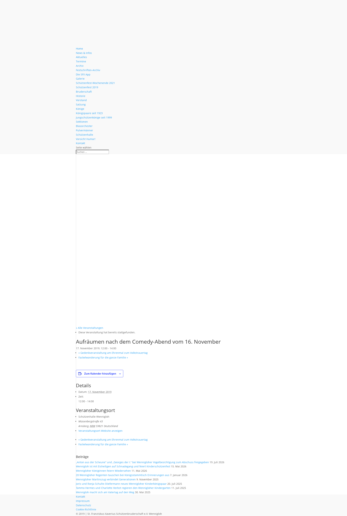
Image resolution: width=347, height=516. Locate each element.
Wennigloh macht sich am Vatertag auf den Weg (105, 492)
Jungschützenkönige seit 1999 (94, 117)
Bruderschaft (84, 91)
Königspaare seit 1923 (89, 113)
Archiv (79, 65)
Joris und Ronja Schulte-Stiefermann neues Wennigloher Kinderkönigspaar (121, 483)
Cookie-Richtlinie (86, 509)
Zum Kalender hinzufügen (100, 373)
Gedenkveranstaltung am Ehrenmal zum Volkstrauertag (113, 352)
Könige (80, 109)
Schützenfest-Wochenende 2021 (95, 83)
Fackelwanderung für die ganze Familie (103, 357)
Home (79, 48)
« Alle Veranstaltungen (89, 328)
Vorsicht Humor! (85, 139)
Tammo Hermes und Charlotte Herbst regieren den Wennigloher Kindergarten (123, 488)
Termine (81, 61)
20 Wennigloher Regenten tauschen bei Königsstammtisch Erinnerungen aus (122, 475)
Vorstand (81, 100)
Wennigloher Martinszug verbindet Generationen (106, 479)
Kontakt (80, 143)
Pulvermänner (84, 130)
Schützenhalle (84, 134)
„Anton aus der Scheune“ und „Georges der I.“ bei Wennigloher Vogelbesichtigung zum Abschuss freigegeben (142, 462)
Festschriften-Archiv (88, 70)
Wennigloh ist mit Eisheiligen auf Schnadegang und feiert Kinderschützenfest (123, 466)
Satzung (81, 104)
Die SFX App (83, 74)
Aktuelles (81, 57)
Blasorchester (84, 126)
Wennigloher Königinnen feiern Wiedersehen (103, 470)
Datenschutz (83, 505)
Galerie (80, 78)
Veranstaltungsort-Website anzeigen (100, 430)
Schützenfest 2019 (87, 87)
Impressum (83, 501)
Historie (80, 96)
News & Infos (84, 53)
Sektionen (82, 121)
